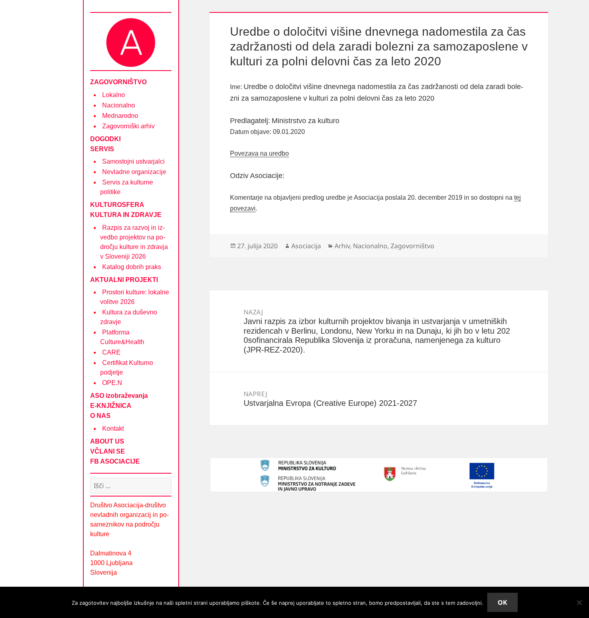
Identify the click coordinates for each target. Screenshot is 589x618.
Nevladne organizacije (134, 171)
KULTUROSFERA (117, 204)
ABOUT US (107, 441)
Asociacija (306, 245)
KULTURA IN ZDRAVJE (125, 214)
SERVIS (102, 149)
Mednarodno (120, 115)
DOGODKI (105, 139)
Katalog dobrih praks (131, 266)
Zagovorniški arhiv (128, 126)
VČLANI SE (107, 451)
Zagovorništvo (412, 245)
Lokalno (113, 94)
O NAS (100, 415)
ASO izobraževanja (119, 395)
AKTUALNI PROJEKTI (124, 279)
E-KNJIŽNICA (110, 405)
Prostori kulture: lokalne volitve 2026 (134, 297)
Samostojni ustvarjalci (133, 161)
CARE (111, 352)
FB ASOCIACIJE (115, 461)
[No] (579, 602)
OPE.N (112, 382)
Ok (502, 602)
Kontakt (113, 428)
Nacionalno (118, 105)
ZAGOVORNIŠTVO (118, 82)
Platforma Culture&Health (122, 337)
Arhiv (342, 245)
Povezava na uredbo (259, 153)
